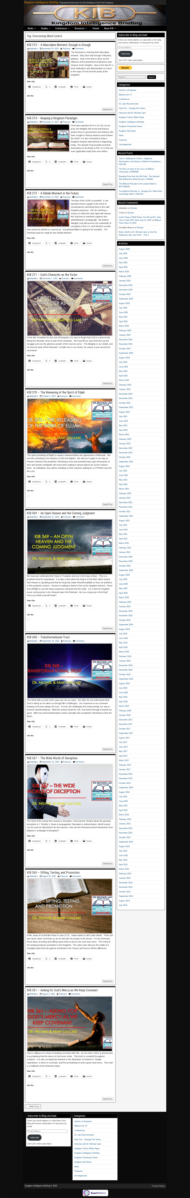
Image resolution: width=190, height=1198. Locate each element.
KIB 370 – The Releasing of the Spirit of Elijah (56, 392)
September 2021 (126, 516)
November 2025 (125, 290)
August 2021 (124, 520)
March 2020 (124, 597)
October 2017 (124, 729)
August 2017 (124, 738)
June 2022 (123, 475)
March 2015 (124, 869)
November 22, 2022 (50, 122)
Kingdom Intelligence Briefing (41, 2)
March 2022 (124, 489)
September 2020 (126, 570)
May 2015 (123, 860)
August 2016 (124, 792)
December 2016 (125, 774)
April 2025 (123, 321)
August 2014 (124, 901)
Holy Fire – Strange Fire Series (132, 108)
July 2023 (123, 416)
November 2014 (125, 887)
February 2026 (125, 276)
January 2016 (124, 824)
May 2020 (123, 588)
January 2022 (124, 498)
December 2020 (125, 557)
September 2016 (126, 787)
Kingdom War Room (127, 131)
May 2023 (123, 425)
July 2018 (123, 688)
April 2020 (123, 593)
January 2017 (124, 769)
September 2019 (126, 624)
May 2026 (123, 262)
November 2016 (125, 778)
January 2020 (124, 606)
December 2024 (125, 339)
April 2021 (123, 539)
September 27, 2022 (50, 517)
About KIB (108, 28)
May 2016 (123, 806)
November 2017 (125, 724)
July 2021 (123, 525)
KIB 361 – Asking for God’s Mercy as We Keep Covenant (62, 990)
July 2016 (123, 796)
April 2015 (123, 864)
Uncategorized (125, 144)
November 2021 (125, 507)
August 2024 (124, 358)
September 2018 (126, 679)
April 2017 (123, 756)
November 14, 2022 (50, 197)
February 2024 (125, 385)
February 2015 (125, 873)
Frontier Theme (158, 1186)
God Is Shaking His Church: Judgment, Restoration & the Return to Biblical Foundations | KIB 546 (140, 161)
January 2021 (124, 552)
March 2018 (124, 706)
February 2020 (125, 602)
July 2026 (123, 253)
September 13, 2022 (50, 762)
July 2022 (123, 471)
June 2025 (123, 312)
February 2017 (125, 765)
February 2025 (125, 330)
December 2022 (125, 448)
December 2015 (125, 828)
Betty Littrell (124, 232)
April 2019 (123, 647)
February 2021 (125, 548)
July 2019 (123, 634)
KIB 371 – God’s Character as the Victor (52, 275)
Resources (79, 28)
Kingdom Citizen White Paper (131, 117)
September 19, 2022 (50, 641)
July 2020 (123, 579)
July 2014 (123, 905)
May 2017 (123, 751)
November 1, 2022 (50, 278)
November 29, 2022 (50, 48)
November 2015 (125, 833)
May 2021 (123, 534)
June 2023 (123, 421)
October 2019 (124, 620)
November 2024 (125, 344)
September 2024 (126, 353)
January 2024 (124, 389)
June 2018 (123, 692)
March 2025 (124, 326)
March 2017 (124, 760)
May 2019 (123, 643)
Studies (44, 28)
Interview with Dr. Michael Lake (132, 113)
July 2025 (123, 308)
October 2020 (124, 566)
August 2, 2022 (48, 994)
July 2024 (123, 362)
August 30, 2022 (49, 876)
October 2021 (124, 511)
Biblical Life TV (125, 95)
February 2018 (125, 711)
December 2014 (125, 883)
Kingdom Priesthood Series (130, 126)
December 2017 (125, 720)
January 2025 (124, 335)
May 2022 (123, 480)
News (121, 135)
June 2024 (123, 367)
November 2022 (125, 453)
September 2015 (126, 842)
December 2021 (125, 502)
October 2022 (124, 457)
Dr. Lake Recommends (128, 104)
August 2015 (124, 846)
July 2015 (123, 851)
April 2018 (123, 701)
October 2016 (124, 783)
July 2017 (123, 742)
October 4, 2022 (49, 396)
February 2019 (125, 656)
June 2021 (123, 530)
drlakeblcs (33, 48)
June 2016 (123, 801)
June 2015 (123, 855)
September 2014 (126, 896)
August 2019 (124, 629)
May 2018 (123, 697)
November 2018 (125, 670)
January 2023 (124, 443)
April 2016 (123, 810)
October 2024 (124, 349)
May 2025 (123, 317)
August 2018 (124, 683)
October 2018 (124, 674)
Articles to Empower (127, 90)
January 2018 (124, 715)
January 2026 (124, 281)
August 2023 (124, 412)
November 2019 (125, 615)
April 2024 (123, 376)
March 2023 (124, 434)
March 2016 (124, 815)
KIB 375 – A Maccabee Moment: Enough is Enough (59, 45)
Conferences (61, 28)
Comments (79, 48)
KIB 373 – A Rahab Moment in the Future (53, 193)
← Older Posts (33, 1106)
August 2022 (124, 466)
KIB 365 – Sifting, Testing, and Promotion (53, 872)
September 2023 (126, 407)
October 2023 (124, 403)
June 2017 (123, 747)
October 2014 (124, 892)
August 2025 (124, 303)
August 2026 (124, 249)
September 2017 (126, 733)
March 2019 (124, 652)
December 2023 (125, 394)
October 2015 (124, 837)
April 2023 (123, 430)
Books (30, 28)
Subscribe (125, 54)
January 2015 (124, 878)
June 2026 (123, 258)
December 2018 (125, 665)
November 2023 (125, 398)
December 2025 (125, 285)
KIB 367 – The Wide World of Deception (52, 758)
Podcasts (66, 48)
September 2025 (126, 299)
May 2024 (123, 371)
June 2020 (123, 584)
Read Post (107, 109)
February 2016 (125, 819)
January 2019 (124, 661)
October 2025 (124, 294)
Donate (95, 28)
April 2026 (123, 267)
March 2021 (124, 543)
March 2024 (124, 380)
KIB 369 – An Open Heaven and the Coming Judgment (61, 513)
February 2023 (125, 439)
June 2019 (123, 638)
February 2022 (125, 493)
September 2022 (126, 462)
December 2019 (125, 611)
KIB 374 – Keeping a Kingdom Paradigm (52, 118)
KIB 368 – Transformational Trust (48, 637)
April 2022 (123, 484)
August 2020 (124, 575)
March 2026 (124, 271)
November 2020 (125, 561)
